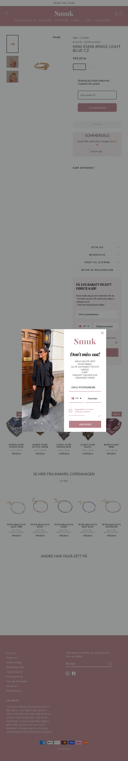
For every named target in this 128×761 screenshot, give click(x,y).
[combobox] (76, 398)
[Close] (102, 333)
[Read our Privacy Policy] (99, 416)
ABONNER (85, 424)
